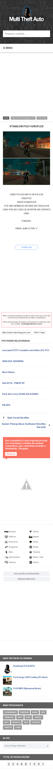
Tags (26, 722)
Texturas (12, 562)
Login (17, 727)
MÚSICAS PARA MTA (26, 579)
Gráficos (12, 536)
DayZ (6, 722)
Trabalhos (9, 717)
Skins (11, 552)
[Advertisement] (26, 83)
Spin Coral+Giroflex (18, 417)
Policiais (36, 722)
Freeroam (24, 712)
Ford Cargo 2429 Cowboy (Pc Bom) (30, 677)
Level (28, 717)
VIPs (43, 712)
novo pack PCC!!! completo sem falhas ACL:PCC (25, 350)
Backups (16, 722)
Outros (36, 562)
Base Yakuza (8, 372)
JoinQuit (38, 717)
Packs (35, 542)
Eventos (8, 727)
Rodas (36, 547)
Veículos (12, 531)
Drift (20, 717)
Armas (36, 531)
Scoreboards (10, 712)
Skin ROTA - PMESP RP (13, 383)
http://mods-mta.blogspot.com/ (23, 118)
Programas (13, 547)
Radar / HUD (38, 557)
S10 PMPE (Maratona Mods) (27, 688)
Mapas (36, 536)
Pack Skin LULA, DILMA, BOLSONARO (20, 394)
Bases (35, 712)
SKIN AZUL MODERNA (12, 361)
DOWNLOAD (26, 247)
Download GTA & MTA (24, 666)
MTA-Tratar (42, 118)
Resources (13, 542)
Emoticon (11, 454)
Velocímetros (14, 557)
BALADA (6, 405)
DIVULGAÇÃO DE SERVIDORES (26, 574)
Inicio (6, 118)
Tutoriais (36, 552)
